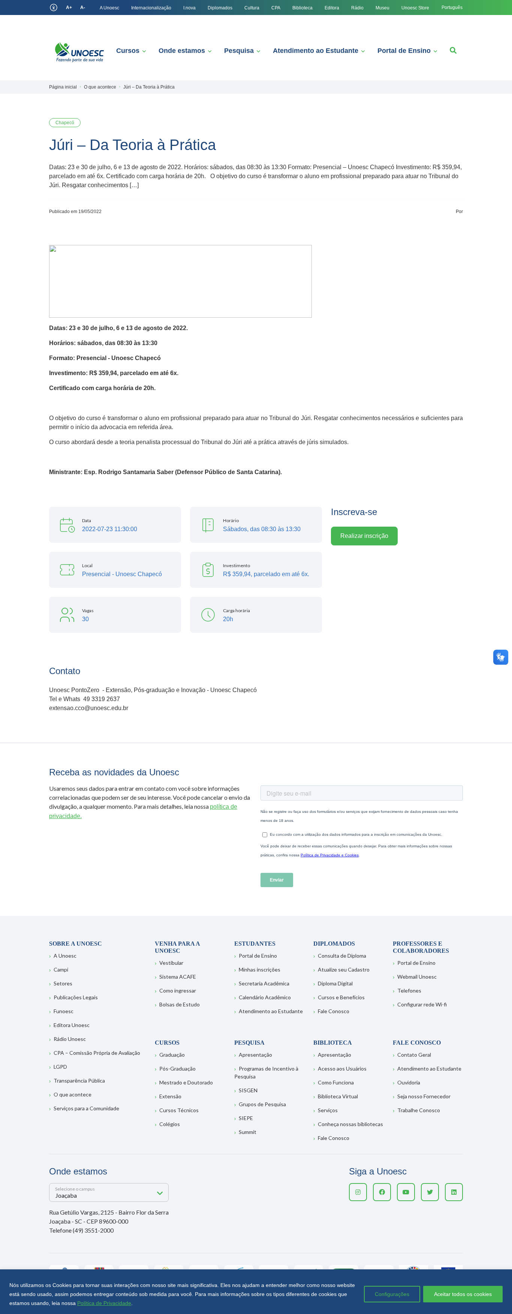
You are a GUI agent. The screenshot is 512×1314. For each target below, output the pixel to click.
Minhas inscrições (259, 969)
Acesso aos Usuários (342, 1068)
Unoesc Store (415, 8)
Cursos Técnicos (179, 1110)
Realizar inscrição (364, 536)
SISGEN (248, 1090)
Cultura (251, 8)
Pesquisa (239, 50)
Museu (382, 8)
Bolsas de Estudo (179, 1004)
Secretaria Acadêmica (264, 983)
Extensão (170, 1096)
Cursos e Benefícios (341, 997)
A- (82, 7)
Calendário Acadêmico (265, 997)
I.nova (189, 8)
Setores (63, 983)
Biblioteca (302, 8)
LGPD (60, 1066)
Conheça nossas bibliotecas (350, 1124)
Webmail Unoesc (417, 976)
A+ (69, 7)
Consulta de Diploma (342, 955)
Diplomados (220, 8)
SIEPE (246, 1118)
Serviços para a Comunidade (86, 1108)
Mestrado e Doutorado (186, 1082)
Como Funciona (336, 1082)
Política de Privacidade (104, 1303)
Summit (247, 1132)
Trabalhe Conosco (418, 1110)
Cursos (127, 50)
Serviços (328, 1110)
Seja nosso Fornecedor (424, 1096)
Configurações (392, 1294)
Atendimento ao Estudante (315, 50)
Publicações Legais (76, 997)
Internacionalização (151, 8)
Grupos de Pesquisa (262, 1104)
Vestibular (171, 963)
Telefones (409, 990)
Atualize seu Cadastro (344, 969)
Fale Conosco (333, 1011)
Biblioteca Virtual (338, 1096)
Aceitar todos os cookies (463, 1294)
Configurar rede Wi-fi (422, 1004)
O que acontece (72, 1094)
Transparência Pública (79, 1080)
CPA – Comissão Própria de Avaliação (97, 1053)
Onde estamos (182, 50)
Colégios (169, 1124)
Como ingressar (177, 990)
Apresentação (255, 1054)
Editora (332, 8)
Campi (61, 969)
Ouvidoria (408, 1082)
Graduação (172, 1054)
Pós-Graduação (177, 1068)
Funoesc (63, 1011)
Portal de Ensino (404, 50)
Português (452, 7)
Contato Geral (414, 1054)
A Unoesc (109, 8)
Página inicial (63, 87)
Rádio (357, 8)
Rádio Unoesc (70, 1039)
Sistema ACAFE (177, 976)
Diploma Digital (335, 983)
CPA (275, 8)
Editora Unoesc (72, 1025)
